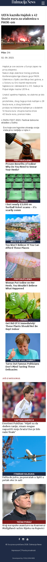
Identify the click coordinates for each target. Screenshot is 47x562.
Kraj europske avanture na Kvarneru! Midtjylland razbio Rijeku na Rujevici (23, 527)
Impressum (16, 550)
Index (28, 114)
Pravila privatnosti (29, 550)
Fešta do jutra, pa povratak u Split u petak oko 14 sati (23, 479)
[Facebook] (19, 539)
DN (8, 52)
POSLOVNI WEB (29, 558)
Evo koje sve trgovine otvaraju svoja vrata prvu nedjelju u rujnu (21, 128)
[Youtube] (27, 539)
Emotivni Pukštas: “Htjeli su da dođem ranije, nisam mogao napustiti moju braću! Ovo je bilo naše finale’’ (21, 428)
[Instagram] (23, 539)
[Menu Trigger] (43, 3)
